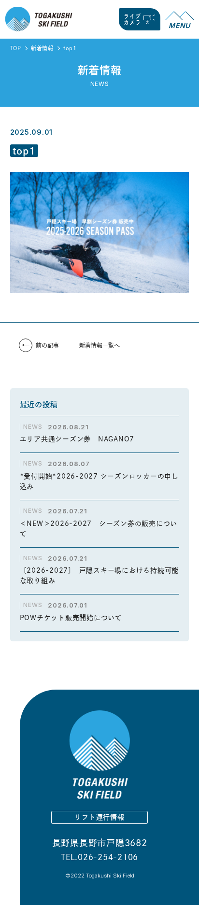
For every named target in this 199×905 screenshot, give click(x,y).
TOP (15, 48)
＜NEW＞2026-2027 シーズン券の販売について (99, 528)
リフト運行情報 (99, 817)
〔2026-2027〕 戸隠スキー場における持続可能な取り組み (99, 575)
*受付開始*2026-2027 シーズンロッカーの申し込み (99, 481)
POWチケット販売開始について (71, 617)
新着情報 (42, 48)
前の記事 (47, 345)
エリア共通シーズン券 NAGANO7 (81, 439)
